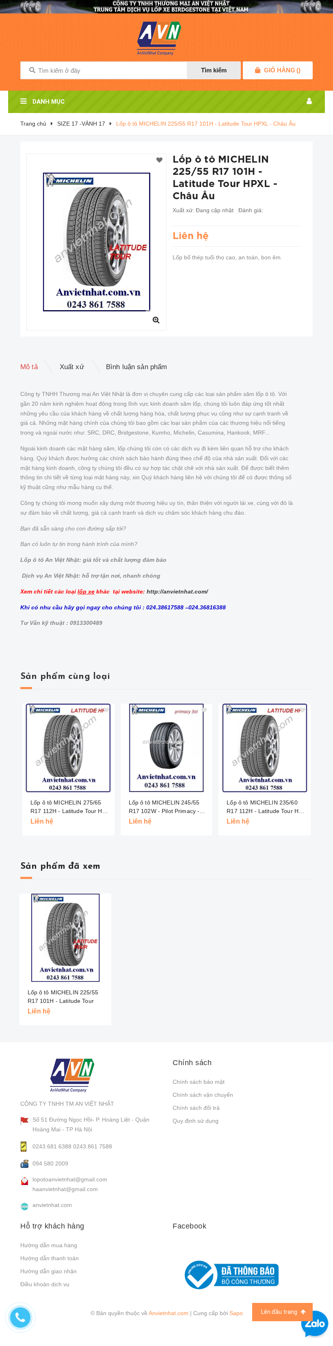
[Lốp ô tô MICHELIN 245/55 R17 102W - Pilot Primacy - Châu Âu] (167, 748)
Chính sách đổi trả (196, 1108)
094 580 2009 (50, 1163)
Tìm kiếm (214, 70)
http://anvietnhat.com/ (177, 591)
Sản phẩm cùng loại (65, 676)
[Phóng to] (156, 320)
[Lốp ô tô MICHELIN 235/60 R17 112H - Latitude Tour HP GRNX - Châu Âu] (264, 748)
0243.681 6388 (51, 1146)
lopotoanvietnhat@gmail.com (69, 1179)
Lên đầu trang (279, 1312)
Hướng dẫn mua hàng (48, 1245)
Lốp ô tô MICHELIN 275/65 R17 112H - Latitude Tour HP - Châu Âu (70, 807)
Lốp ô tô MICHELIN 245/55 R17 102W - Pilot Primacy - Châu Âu (164, 807)
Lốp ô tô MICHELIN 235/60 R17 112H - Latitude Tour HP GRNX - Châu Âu (264, 807)
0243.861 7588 (92, 1146)
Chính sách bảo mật (199, 1082)
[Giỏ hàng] (257, 70)
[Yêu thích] (159, 160)
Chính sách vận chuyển (203, 1095)
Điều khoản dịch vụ (44, 1284)
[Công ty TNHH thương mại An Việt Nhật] (79, 1075)
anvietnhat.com (52, 1205)
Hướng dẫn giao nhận (48, 1271)
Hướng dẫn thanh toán (49, 1258)
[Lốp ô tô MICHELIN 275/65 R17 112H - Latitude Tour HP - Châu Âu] (68, 748)
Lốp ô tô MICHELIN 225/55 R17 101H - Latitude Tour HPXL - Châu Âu (63, 1001)
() (282, 70)
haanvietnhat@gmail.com (65, 1189)
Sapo (236, 1313)
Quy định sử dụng (195, 1121)
